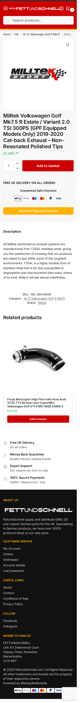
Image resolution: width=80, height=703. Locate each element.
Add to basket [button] (38, 419)
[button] (67, 45)
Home (6, 34)
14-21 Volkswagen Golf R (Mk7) (41, 34)
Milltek (42, 302)
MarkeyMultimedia (34, 683)
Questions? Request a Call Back (38, 211)
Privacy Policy (13, 604)
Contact (8, 593)
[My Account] (61, 9)
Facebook (10, 620)
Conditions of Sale (15, 598)
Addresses (10, 559)
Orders (8, 554)
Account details (14, 565)
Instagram (10, 626)
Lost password (13, 570)
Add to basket (48, 166)
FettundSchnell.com (29, 669)
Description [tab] (12, 231)
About (7, 587)
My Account (11, 548)
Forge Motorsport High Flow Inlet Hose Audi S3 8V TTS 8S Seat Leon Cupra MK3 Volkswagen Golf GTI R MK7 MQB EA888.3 (36, 403)
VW (16, 34)
